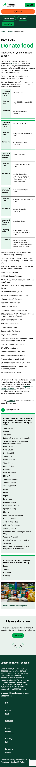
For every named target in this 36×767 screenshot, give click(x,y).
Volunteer (22, 18)
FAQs (7, 703)
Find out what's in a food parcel (15, 605)
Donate (19, 12)
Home (3, 32)
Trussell (14, 63)
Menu (29, 5)
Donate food (8, 24)
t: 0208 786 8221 (7, 696)
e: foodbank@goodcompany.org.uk (15, 693)
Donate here (18, 635)
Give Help (10, 32)
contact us (11, 401)
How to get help (9, 738)
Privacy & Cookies (9, 749)
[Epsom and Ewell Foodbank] (9, 8)
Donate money (9, 18)
